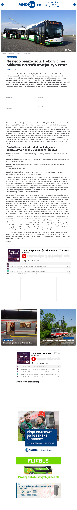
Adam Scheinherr (24, 305)
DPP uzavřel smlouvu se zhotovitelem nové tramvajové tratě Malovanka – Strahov (53, 103)
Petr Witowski (37, 305)
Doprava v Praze (11, 57)
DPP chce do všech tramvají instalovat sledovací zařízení (58, 342)
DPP (31, 305)
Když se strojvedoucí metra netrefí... (17, 343)
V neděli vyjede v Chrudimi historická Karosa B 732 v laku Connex (53, 93)
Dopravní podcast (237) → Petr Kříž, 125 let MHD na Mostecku (21, 93)
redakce (9, 69)
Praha (44, 305)
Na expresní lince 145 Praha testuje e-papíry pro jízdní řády (21, 114)
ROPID (48, 305)
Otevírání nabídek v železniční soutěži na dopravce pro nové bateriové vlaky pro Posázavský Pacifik (20, 103)
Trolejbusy (54, 305)
